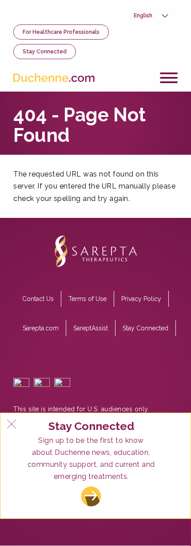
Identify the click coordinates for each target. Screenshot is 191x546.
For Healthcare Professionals (61, 32)
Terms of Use (87, 298)
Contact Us (38, 298)
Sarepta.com (41, 328)
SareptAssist (90, 328)
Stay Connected (45, 51)
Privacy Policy (141, 298)
